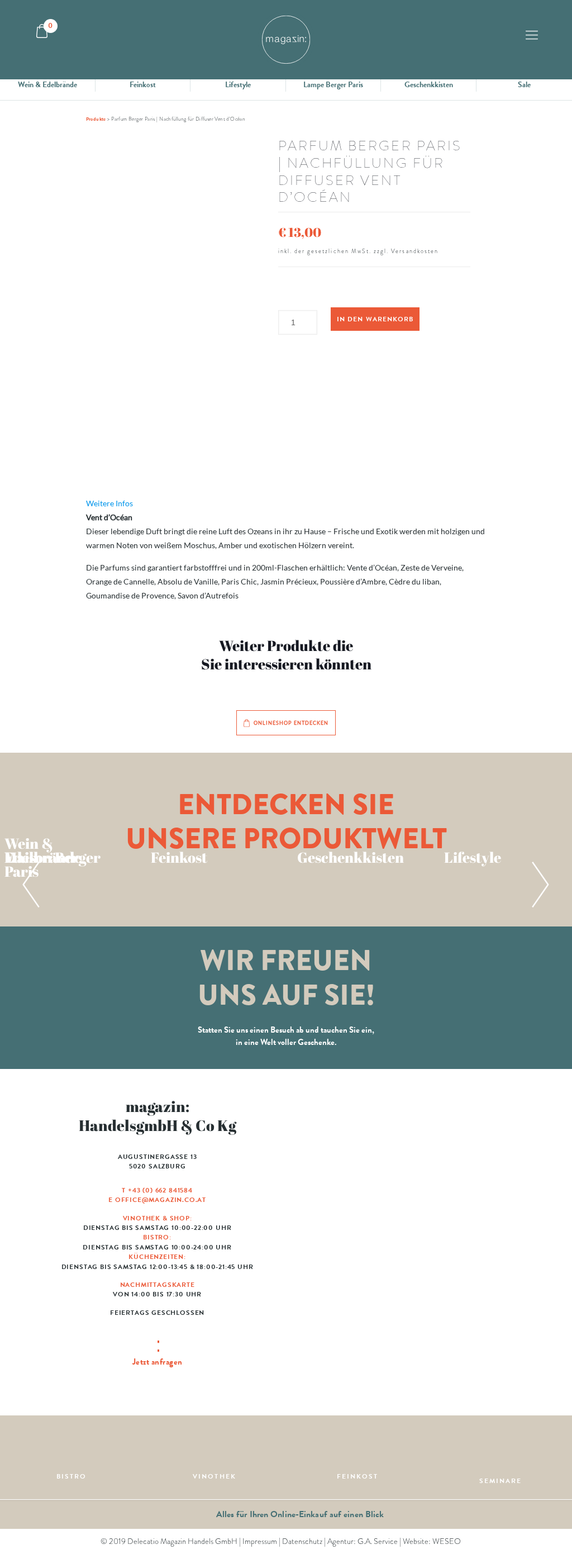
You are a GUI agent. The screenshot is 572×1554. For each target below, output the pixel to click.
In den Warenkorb (375, 319)
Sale (524, 85)
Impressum (259, 1541)
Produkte (96, 119)
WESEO (446, 1541)
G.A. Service (378, 1541)
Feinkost (143, 85)
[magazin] (286, 39)
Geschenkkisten (428, 85)
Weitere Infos (109, 503)
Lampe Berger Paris (333, 85)
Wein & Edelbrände (47, 85)
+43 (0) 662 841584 (160, 1190)
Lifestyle (238, 85)
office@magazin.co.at (160, 1200)
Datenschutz (302, 1541)
